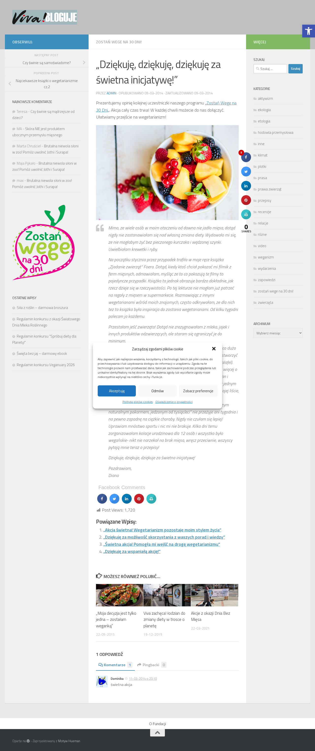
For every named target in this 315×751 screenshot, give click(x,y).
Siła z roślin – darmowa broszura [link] (42, 307)
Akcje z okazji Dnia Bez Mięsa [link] (210, 616)
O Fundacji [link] (157, 724)
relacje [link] (263, 223)
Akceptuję (117, 391)
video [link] (262, 246)
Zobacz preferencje (198, 391)
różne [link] (262, 234)
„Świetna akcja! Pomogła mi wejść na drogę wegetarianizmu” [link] (161, 544)
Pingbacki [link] (154, 665)
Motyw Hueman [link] (69, 740)
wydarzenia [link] (267, 268)
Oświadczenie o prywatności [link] (174, 401)
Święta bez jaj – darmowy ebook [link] (42, 353)
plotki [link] (262, 166)
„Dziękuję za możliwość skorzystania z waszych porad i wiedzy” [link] (164, 537)
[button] (214, 349)
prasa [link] (262, 178)
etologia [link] (264, 121)
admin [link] (111, 93)
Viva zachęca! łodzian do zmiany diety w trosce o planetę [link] (164, 619)
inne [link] (261, 144)
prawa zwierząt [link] (270, 189)
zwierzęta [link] (265, 302)
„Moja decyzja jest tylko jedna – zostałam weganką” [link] (116, 619)
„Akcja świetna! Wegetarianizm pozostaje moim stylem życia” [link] (162, 530)
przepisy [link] (264, 200)
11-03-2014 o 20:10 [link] (143, 678)
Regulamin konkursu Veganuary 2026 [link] (46, 365)
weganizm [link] (266, 257)
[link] (308, 31)
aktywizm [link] (265, 98)
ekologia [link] (264, 110)
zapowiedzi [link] (266, 280)
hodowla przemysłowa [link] (275, 132)
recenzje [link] (264, 212)
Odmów (157, 391)
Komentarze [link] (117, 665)
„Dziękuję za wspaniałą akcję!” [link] (131, 551)
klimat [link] (263, 155)
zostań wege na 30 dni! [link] (119, 42)
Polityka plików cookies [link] (138, 401)
